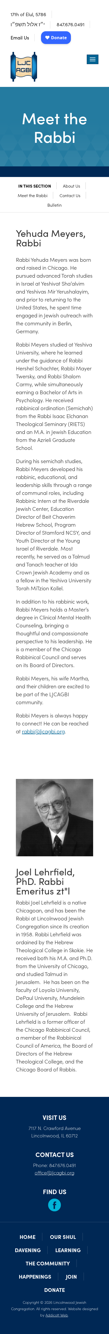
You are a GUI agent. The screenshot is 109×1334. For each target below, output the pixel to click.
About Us (71, 186)
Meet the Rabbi (33, 195)
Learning (68, 1249)
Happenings (35, 1276)
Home (27, 1236)
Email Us (20, 37)
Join (71, 1276)
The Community (48, 1263)
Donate (54, 1289)
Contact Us (70, 195)
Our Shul (63, 1236)
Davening (28, 1249)
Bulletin (54, 205)
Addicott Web (57, 1315)
